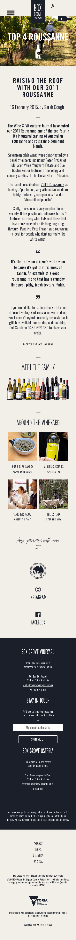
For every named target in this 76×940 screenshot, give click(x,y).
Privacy (38, 843)
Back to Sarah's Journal (38, 344)
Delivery (38, 856)
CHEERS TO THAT (22, 519)
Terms (38, 850)
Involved (48, 924)
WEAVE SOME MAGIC (22, 471)
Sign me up (38, 739)
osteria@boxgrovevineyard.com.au (38, 784)
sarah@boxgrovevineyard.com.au (38, 685)
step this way (53, 519)
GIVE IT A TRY (53, 471)
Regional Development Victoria (47, 914)
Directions (38, 789)
